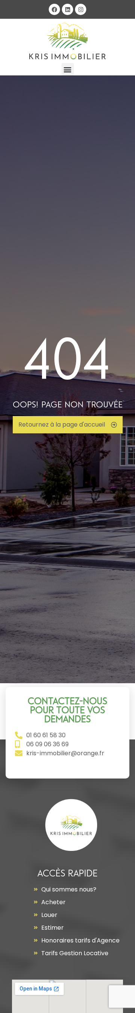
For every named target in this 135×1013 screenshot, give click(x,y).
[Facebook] (54, 9)
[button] (68, 69)
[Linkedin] (67, 9)
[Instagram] (80, 9)
